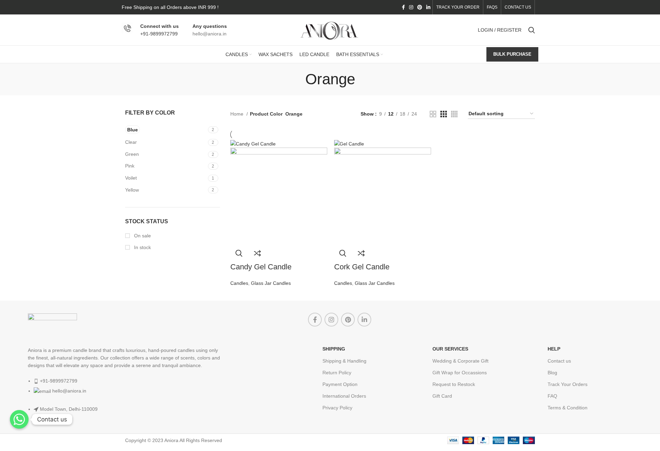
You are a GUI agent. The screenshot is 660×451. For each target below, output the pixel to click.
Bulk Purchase (512, 54)
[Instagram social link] (411, 7)
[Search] (531, 30)
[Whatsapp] (19, 419)
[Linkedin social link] (428, 7)
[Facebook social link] (403, 7)
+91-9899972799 (159, 33)
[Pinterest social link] (419, 7)
